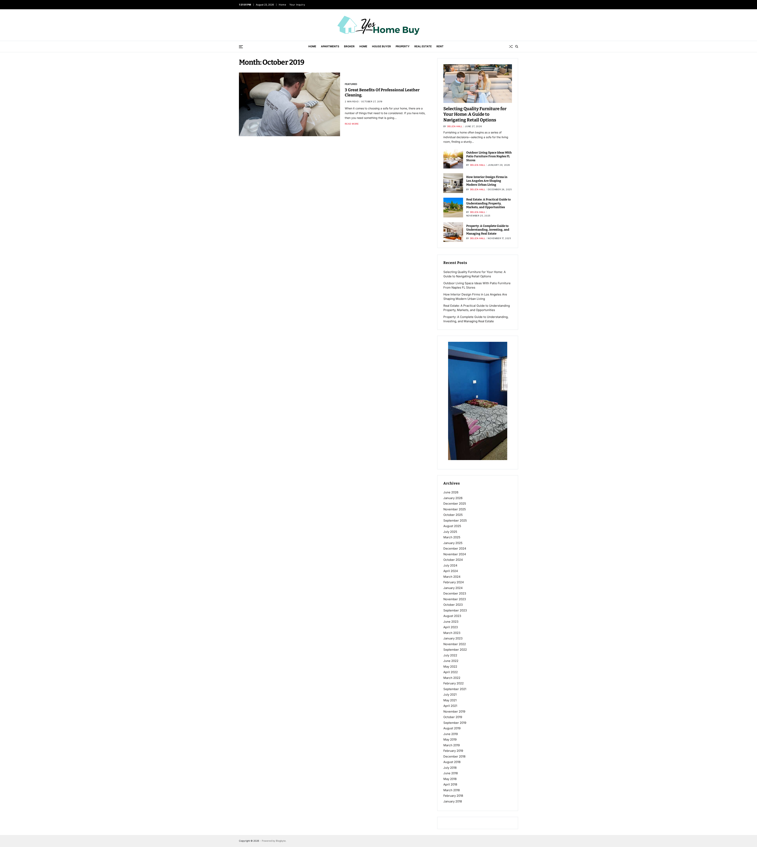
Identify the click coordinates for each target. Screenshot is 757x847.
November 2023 (454, 599)
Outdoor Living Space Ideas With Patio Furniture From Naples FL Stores (489, 156)
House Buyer (381, 46)
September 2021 (454, 689)
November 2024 (454, 554)
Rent (440, 46)
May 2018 (450, 779)
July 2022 (450, 655)
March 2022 (451, 678)
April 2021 (450, 706)
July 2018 (450, 768)
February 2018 (453, 796)
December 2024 (454, 548)
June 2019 (450, 734)
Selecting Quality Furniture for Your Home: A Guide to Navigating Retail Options (474, 114)
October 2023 (453, 605)
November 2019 (454, 711)
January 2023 (452, 638)
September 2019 (454, 723)
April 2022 (450, 672)
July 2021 (450, 694)
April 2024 (450, 571)
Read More (352, 124)
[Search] (516, 46)
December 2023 (454, 593)
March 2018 (451, 790)
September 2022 (455, 649)
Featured (351, 84)
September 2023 (455, 610)
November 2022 (454, 644)
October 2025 (453, 515)
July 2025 (450, 532)
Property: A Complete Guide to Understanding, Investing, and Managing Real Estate (487, 229)
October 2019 (452, 717)
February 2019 (453, 751)
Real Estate (423, 46)
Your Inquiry (298, 4)
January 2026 (452, 498)
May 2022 (450, 666)
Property (403, 46)
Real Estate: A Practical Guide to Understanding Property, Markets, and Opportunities (488, 203)
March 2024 (452, 577)
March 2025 (451, 537)
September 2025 (455, 520)
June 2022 (450, 661)
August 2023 (452, 616)
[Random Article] (511, 46)
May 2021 (450, 700)
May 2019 (450, 739)
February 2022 (453, 683)
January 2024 (453, 588)
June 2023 (450, 621)
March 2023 (451, 633)
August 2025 (452, 526)
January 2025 (452, 543)
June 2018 (450, 773)
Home (283, 4)
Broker (349, 46)
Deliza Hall (454, 126)
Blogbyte (281, 840)
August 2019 (452, 728)
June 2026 (450, 492)
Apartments (330, 46)
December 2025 (454, 503)
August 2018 (452, 762)
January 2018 (452, 801)
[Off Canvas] (241, 46)
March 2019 (451, 745)
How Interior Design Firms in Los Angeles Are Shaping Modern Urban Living (486, 180)
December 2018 (454, 756)
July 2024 (450, 565)
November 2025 (454, 509)
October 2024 (453, 560)
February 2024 (453, 582)
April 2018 (450, 784)
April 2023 (450, 627)
